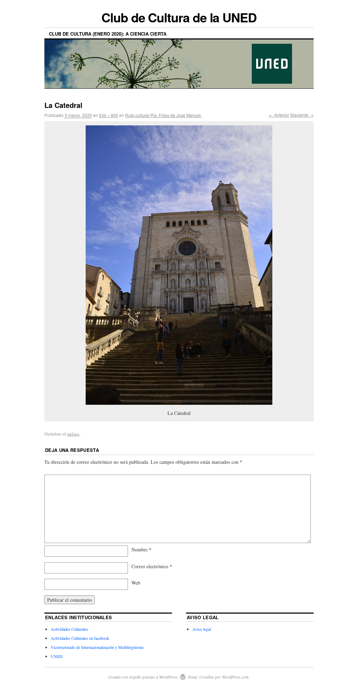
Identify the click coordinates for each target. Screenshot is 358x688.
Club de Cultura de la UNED (179, 17)
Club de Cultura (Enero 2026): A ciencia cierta (107, 33)
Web (135, 582)
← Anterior (279, 115)
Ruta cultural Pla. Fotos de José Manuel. (163, 115)
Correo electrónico (151, 566)
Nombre (141, 549)
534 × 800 (108, 115)
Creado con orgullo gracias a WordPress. (143, 677)
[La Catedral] (179, 265)
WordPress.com (235, 677)
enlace (73, 434)
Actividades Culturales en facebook (80, 638)
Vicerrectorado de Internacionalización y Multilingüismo (97, 647)
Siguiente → (302, 115)
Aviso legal (201, 629)
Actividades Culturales (69, 629)
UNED (57, 656)
